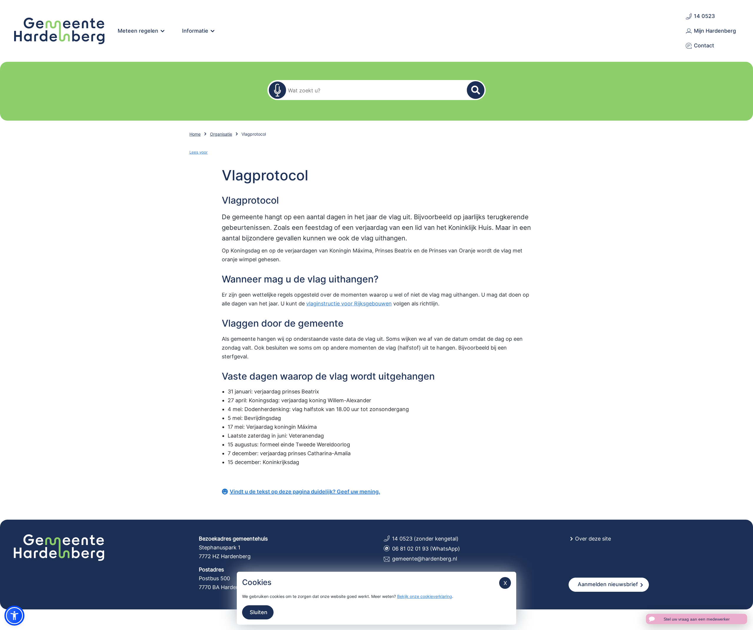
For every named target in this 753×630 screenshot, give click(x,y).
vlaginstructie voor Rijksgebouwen (349, 303)
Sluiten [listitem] (257, 612)
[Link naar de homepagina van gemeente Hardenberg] (59, 30)
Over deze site (593, 539)
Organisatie (221, 134)
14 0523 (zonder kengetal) (425, 539)
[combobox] (373, 90)
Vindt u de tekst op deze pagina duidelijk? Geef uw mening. (305, 491)
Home (195, 134)
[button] (14, 615)
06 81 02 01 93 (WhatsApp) (426, 549)
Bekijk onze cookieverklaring (424, 596)
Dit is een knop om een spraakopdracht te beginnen (277, 90)
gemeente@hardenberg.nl (424, 559)
